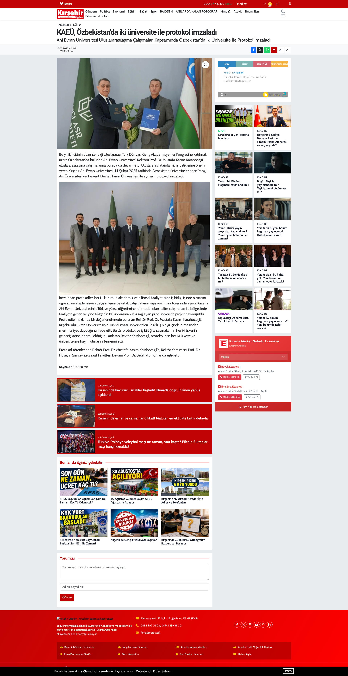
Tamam (288, 671)
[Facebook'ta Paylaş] (253, 50)
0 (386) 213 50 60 (231, 397)
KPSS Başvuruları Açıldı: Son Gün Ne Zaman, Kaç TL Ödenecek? (82, 500)
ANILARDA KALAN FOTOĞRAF (196, 11)
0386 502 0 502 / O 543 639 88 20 (161, 625)
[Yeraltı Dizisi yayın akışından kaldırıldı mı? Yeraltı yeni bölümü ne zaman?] (233, 209)
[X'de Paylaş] (260, 50)
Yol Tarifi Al (252, 377)
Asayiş (238, 11)
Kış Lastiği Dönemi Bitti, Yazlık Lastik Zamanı (233, 319)
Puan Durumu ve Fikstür (77, 654)
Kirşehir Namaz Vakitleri (194, 647)
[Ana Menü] (283, 16)
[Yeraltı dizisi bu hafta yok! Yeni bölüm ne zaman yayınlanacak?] (272, 256)
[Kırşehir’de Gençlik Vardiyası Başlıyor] (134, 523)
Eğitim (132, 11)
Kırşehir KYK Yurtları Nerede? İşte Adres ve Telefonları (182, 500)
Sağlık (143, 11)
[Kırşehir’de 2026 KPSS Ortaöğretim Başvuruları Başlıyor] (185, 523)
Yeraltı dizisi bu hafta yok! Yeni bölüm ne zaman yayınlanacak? (270, 278)
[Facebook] (237, 625)
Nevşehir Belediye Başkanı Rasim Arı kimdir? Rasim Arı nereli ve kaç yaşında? (271, 140)
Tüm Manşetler (130, 654)
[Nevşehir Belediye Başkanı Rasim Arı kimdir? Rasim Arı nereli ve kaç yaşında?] (272, 116)
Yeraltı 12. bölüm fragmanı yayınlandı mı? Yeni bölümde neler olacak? (272, 323)
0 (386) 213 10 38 (231, 377)
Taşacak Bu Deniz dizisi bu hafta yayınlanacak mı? (233, 278)
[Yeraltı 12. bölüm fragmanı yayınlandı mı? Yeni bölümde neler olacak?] (272, 299)
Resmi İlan (252, 11)
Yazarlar (67, 3)
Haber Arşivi (244, 654)
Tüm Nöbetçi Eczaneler (255, 406)
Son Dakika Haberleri (191, 654)
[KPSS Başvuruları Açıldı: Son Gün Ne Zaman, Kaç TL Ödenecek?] (83, 482)
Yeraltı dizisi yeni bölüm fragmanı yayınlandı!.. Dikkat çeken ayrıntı (272, 231)
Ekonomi (119, 11)
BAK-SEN (166, 11)
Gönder (67, 597)
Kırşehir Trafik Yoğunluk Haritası (255, 647)
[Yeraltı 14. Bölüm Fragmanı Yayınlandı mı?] (233, 163)
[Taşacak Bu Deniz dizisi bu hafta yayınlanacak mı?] (233, 256)
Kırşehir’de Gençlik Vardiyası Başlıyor (134, 540)
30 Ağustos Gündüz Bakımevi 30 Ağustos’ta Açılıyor (131, 500)
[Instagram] (250, 625)
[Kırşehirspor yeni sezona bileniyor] (233, 116)
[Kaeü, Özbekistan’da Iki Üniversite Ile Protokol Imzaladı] (134, 238)
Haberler (63, 24)
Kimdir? (225, 11)
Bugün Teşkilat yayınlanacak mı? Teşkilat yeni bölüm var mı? (271, 187)
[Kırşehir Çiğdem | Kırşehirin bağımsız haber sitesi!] (70, 13)
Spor (153, 11)
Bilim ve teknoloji (96, 16)
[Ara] (283, 11)
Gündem (91, 11)
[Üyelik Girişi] (288, 4)
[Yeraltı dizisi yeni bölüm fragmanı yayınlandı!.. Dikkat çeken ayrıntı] (272, 209)
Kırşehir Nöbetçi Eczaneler (79, 647)
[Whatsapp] (263, 625)
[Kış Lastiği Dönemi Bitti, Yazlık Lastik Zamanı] (233, 299)
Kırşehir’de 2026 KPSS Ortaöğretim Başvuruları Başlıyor (183, 541)
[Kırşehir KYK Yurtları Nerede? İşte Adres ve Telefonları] (185, 482)
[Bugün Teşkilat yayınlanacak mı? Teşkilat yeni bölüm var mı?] (272, 163)
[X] (243, 625)
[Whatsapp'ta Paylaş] (267, 50)
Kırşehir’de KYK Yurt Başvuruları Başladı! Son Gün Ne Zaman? (80, 541)
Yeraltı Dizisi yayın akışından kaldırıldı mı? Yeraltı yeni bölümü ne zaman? (232, 233)
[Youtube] (257, 625)
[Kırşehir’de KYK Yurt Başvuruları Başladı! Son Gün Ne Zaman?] (83, 523)
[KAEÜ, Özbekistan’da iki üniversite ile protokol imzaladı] (134, 103)
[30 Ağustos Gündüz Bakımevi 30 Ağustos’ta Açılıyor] (134, 482)
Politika (105, 11)
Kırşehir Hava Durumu (135, 647)
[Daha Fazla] (274, 50)
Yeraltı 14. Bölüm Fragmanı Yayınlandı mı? (233, 183)
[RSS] (270, 625)
